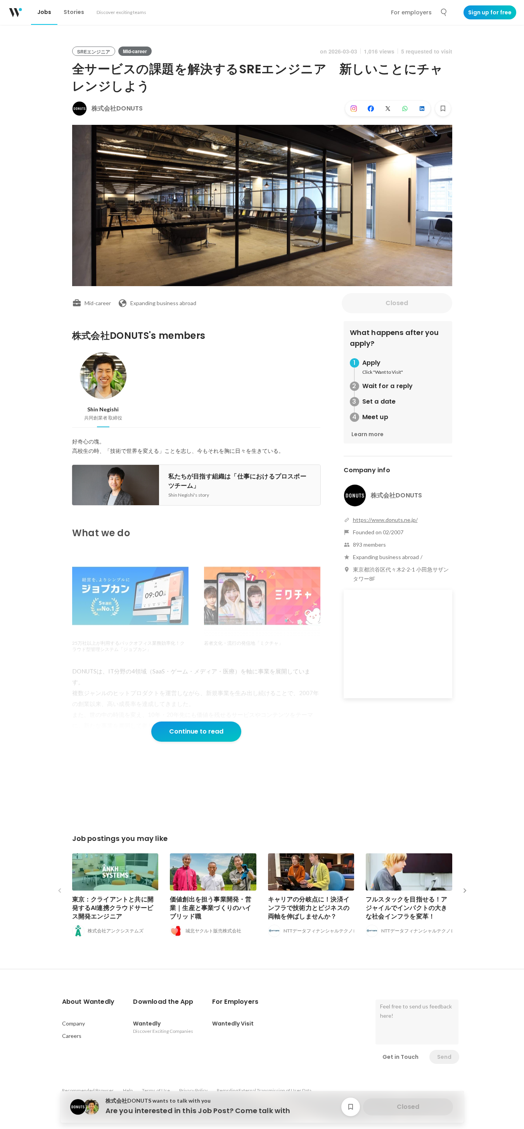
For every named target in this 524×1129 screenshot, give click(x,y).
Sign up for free (490, 12)
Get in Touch (400, 1057)
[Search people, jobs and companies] (444, 12)
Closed (397, 303)
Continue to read (196, 731)
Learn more (367, 434)
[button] (88, 1001)
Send (444, 1057)
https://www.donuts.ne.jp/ (385, 519)
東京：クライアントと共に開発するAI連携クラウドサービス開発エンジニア (113, 908)
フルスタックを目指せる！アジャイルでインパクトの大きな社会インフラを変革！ (407, 908)
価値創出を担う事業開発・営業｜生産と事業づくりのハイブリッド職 (211, 908)
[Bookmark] (443, 108)
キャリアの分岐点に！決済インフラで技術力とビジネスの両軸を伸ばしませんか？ (309, 908)
